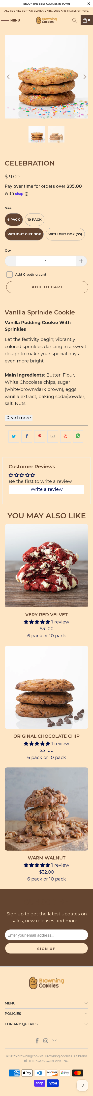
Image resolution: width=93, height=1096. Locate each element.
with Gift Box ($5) (65, 234)
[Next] (85, 76)
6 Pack (13, 219)
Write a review (47, 489)
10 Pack (35, 219)
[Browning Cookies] (46, 20)
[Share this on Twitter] (13, 436)
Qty (8, 250)
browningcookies (30, 1056)
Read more (18, 418)
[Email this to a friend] (52, 436)
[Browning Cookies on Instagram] (65, 436)
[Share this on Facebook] (26, 436)
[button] (37, 622)
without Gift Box (24, 234)
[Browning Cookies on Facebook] (37, 1041)
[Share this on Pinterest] (39, 436)
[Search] (74, 20)
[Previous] (8, 76)
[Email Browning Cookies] (54, 1041)
